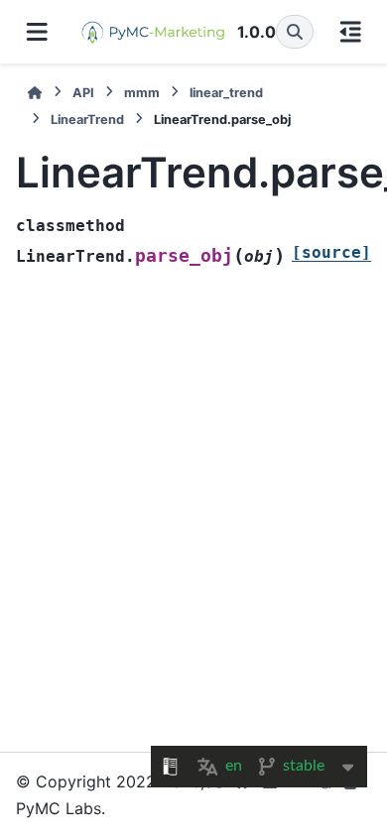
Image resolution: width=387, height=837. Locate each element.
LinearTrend (87, 119)
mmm (142, 92)
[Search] (295, 32)
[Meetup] (325, 795)
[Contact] (353, 795)
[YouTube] (298, 795)
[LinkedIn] (270, 795)
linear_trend (226, 92)
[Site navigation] (37, 32)
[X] (214, 795)
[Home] (35, 92)
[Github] (242, 795)
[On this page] (350, 32)
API (83, 92)
